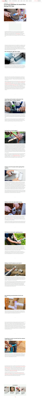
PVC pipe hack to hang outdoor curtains (19, 373)
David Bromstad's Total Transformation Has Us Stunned (12, 393)
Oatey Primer (11, 218)
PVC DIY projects (18, 33)
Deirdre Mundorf (6, 7)
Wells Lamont (8, 368)
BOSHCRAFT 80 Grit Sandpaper (16, 155)
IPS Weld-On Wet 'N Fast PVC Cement (10, 84)
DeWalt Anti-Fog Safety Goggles (13, 370)
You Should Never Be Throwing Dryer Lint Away (6, 393)
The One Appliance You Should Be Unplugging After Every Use (23, 393)
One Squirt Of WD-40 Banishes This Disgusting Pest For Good (18, 393)
